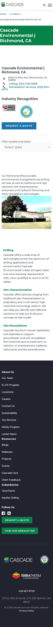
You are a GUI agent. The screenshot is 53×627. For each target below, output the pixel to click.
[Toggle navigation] (50, 5)
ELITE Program (10, 385)
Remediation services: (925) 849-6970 (26, 88)
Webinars (7, 452)
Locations (7, 392)
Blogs (5, 445)
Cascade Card (10, 473)
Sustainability (9, 413)
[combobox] (26, 147)
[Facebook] (3, 513)
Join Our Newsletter (19, 530)
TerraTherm (8, 491)
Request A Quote (19, 125)
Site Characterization (17, 289)
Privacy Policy (26, 611)
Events (6, 466)
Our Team (7, 378)
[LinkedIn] (9, 513)
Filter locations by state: (16, 141)
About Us (8, 372)
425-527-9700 (27, 591)
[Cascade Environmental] (12, 5)
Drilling (8, 250)
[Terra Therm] (26, 576)
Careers (6, 399)
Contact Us (8, 406)
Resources (9, 438)
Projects (6, 459)
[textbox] (26, 147)
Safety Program (11, 427)
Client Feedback (11, 480)
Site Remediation (15, 325)
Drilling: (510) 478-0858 (23, 83)
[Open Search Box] (44, 5)
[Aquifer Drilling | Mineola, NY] (44, 560)
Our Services (9, 420)
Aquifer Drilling (10, 497)
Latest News (9, 434)
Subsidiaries (10, 484)
